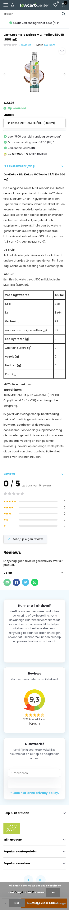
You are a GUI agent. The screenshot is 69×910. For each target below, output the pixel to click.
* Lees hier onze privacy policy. (34, 793)
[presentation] (4, 74)
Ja (53, 892)
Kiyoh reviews (38, 154)
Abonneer (34, 783)
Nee (16, 902)
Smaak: (8, 115)
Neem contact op (34, 651)
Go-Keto (50, 45)
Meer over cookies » (45, 902)
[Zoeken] (64, 14)
